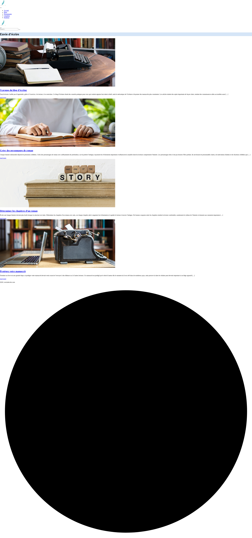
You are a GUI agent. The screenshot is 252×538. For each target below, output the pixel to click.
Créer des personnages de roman (16, 150)
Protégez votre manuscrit (13, 271)
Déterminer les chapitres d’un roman (19, 211)
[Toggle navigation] (1, 7)
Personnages (8, 14)
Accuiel (6, 10)
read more (3, 97)
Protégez (6, 17)
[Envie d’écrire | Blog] (3, 5)
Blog (5, 12)
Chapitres (7, 16)
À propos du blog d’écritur (13, 90)
